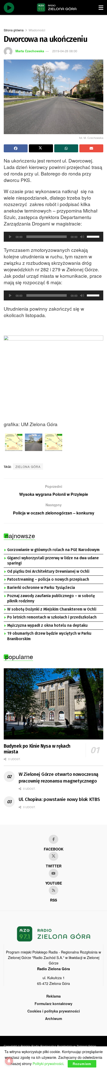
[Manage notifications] (9, 1061)
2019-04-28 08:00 (64, 51)
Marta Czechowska (29, 51)
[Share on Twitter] (41, 148)
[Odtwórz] (10, 236)
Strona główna (14, 30)
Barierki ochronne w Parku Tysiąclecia (41, 587)
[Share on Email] (91, 148)
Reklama (53, 996)
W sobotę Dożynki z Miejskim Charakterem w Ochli (51, 609)
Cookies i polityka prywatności (53, 1011)
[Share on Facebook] (16, 148)
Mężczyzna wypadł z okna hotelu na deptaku (47, 625)
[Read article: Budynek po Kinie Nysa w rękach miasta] (53, 703)
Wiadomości (37, 30)
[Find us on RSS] (53, 890)
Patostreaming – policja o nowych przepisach (48, 579)
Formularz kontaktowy (53, 1003)
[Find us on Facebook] (53, 839)
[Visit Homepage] (57, 7)
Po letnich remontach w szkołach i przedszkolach (52, 617)
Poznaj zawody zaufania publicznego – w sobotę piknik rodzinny (51, 599)
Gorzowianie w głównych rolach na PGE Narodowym (53, 550)
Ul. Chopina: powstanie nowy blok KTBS (59, 799)
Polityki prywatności (48, 1063)
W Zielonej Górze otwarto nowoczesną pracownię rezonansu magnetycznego (58, 777)
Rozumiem (82, 1063)
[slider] (94, 236)
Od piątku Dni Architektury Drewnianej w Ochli (48, 571)
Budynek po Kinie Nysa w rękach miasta (37, 749)
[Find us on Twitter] (53, 856)
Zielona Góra (28, 466)
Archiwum (53, 1018)
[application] (53, 237)
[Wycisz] (82, 236)
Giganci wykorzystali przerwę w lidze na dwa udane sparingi (53, 561)
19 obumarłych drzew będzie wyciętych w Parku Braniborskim (49, 636)
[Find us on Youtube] (53, 873)
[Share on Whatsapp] (66, 148)
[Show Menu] (101, 7)
